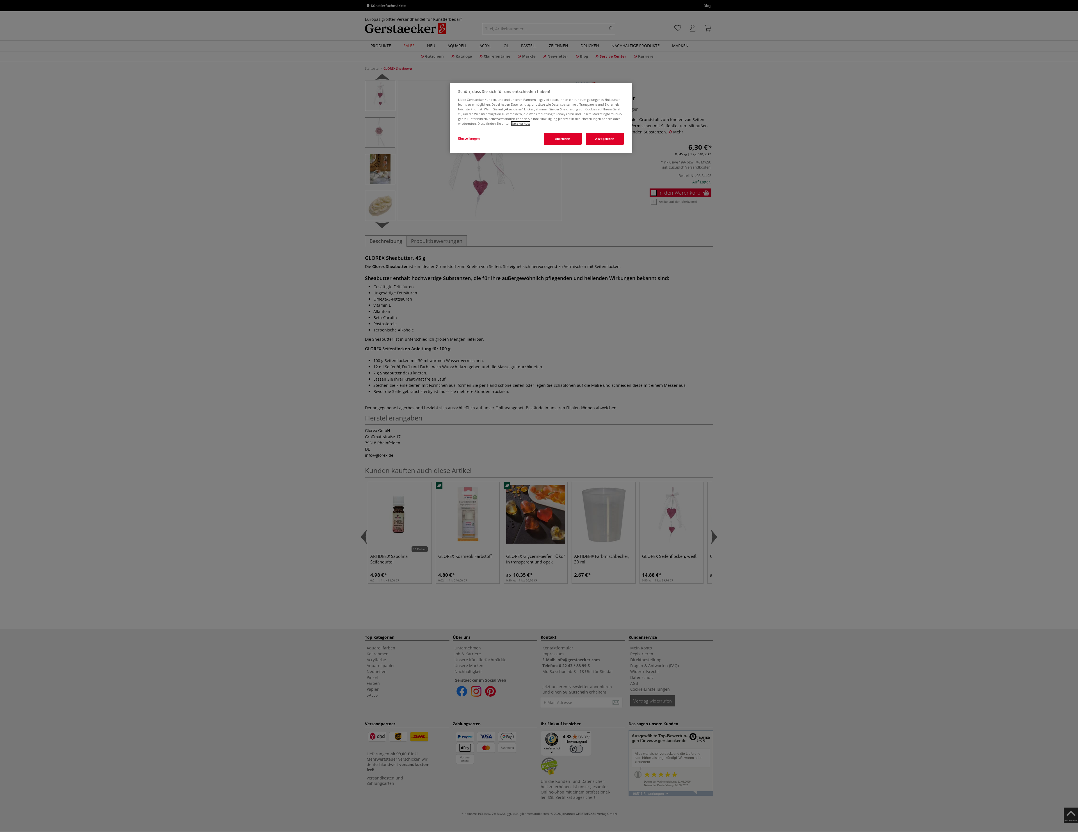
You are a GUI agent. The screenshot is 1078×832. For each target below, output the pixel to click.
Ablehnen (562, 139)
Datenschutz (520, 123)
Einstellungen (469, 138)
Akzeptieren (604, 139)
